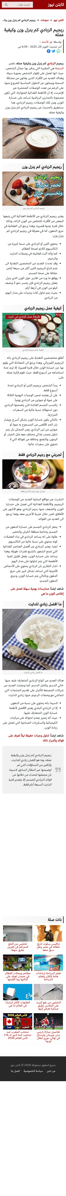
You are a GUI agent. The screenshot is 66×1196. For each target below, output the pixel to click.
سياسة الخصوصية (33, 1071)
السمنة (59, 68)
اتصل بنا (15, 1071)
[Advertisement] (33, 850)
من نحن (51, 1071)
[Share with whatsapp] (58, 51)
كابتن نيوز (58, 20)
